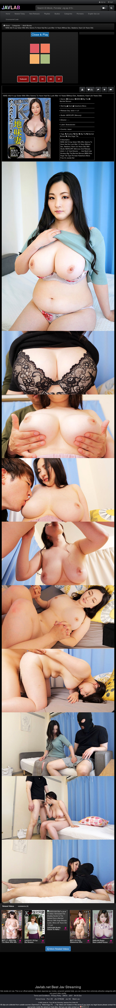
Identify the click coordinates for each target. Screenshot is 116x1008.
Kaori (70, 106)
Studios (57, 14)
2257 (70, 995)
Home (8, 14)
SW (34, 79)
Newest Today (20, 14)
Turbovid (23, 79)
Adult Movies (27, 25)
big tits (83, 134)
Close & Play (40, 34)
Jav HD (68, 999)
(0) (91, 89)
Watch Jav (76, 999)
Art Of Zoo (78, 995)
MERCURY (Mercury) (73, 115)
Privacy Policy (56, 995)
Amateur (71, 99)
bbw (76, 134)
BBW (78, 99)
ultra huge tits (72, 136)
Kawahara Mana (80, 106)
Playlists (47, 14)
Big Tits (85, 99)
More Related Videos (59, 948)
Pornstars (80, 14)
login (111, 2)
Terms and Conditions (42, 995)
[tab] (8, 906)
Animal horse (40, 999)
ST (59, 79)
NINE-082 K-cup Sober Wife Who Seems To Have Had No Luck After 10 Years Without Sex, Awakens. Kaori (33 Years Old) (49, 28)
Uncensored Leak (12, 19)
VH (42, 79)
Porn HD (50, 999)
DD (51, 79)
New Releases (34, 14)
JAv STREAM (59, 999)
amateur (69, 134)
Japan (69, 129)
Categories (68, 14)
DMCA (65, 995)
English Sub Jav (94, 14)
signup (102, 2)
